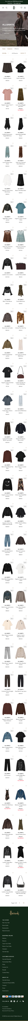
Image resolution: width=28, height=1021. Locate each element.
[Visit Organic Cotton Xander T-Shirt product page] (21, 199)
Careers (4, 985)
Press (3, 988)
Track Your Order (6, 943)
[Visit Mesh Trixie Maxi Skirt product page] (21, 171)
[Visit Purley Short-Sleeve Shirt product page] (7, 391)
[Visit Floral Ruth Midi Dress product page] (7, 786)
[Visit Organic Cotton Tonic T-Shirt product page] (7, 86)
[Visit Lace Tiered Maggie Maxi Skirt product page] (21, 86)
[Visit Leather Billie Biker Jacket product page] (21, 756)
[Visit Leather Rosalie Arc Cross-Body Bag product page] (21, 363)
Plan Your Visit (5, 922)
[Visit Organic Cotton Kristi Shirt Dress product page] (7, 171)
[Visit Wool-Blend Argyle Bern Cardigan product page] (7, 560)
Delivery (4, 938)
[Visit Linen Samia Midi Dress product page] (21, 391)
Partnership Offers (6, 962)
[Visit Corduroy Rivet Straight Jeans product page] (7, 672)
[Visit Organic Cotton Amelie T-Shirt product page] (21, 560)
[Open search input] (6, 7)
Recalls (4, 970)
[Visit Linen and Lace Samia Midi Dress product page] (21, 335)
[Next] (19, 903)
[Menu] (3, 7)
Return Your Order (6, 946)
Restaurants (5, 928)
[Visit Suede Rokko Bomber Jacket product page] (21, 644)
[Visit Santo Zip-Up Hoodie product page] (7, 309)
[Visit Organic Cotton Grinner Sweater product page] (7, 475)
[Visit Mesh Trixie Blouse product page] (7, 282)
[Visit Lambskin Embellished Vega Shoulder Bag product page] (21, 873)
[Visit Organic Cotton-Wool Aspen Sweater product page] (7, 700)
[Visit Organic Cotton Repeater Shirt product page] (21, 616)
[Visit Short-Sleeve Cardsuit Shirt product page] (21, 447)
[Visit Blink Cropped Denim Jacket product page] (7, 728)
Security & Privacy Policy (8, 1010)
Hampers (4, 949)
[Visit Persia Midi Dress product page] (21, 282)
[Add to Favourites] (13, 59)
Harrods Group (6, 980)
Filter (22, 53)
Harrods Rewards (6, 959)
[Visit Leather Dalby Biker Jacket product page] (7, 843)
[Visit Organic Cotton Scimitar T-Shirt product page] (7, 363)
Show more (6, 33)
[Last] (23, 903)
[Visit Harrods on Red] (20, 1001)
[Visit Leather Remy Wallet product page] (21, 255)
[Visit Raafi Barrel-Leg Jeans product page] (21, 672)
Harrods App (5, 951)
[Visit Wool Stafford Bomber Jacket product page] (7, 815)
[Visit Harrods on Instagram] (14, 1001)
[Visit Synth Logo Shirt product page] (21, 59)
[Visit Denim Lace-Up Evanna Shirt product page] (7, 588)
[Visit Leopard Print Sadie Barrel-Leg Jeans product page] (7, 419)
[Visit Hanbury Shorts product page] (7, 59)
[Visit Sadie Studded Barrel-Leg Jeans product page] (7, 532)
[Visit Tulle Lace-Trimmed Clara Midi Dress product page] (21, 143)
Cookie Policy (5, 972)
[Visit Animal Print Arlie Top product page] (21, 309)
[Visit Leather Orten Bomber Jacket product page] (7, 873)
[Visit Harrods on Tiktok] (17, 1001)
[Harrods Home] (14, 7)
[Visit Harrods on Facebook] (11, 1001)
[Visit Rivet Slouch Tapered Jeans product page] (7, 644)
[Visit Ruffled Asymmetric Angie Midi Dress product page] (7, 115)
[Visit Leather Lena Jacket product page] (7, 255)
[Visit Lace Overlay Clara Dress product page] (7, 143)
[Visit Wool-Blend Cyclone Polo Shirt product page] (21, 728)
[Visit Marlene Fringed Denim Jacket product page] (21, 786)
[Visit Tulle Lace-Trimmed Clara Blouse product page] (7, 227)
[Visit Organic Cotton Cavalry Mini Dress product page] (21, 843)
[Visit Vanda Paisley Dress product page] (21, 815)
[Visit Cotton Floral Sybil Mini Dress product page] (21, 475)
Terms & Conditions (6, 1008)
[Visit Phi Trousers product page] (7, 756)
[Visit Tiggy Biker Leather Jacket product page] (7, 199)
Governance (5, 990)
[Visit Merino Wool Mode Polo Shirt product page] (7, 447)
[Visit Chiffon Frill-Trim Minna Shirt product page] (21, 504)
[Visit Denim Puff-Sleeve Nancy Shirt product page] (21, 419)
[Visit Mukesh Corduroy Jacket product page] (21, 532)
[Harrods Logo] (14, 913)
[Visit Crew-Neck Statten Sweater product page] (21, 588)
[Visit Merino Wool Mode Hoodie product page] (21, 700)
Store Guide (5, 925)
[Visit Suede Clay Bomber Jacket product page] (7, 335)
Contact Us (5, 967)
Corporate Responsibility (8, 982)
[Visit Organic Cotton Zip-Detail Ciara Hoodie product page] (7, 504)
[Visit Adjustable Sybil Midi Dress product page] (21, 115)
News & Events (6, 930)
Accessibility (5, 1006)
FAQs (3, 964)
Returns (4, 941)
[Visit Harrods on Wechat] (23, 1001)
